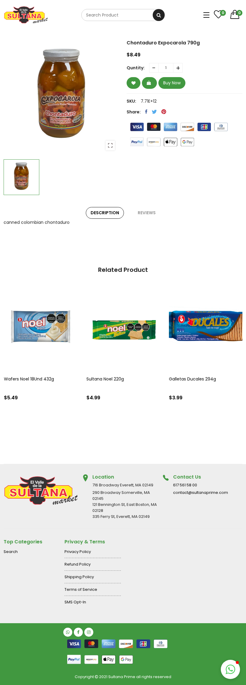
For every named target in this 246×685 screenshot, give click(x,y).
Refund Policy (77, 564)
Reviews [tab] (147, 213)
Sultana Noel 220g (105, 379)
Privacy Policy (77, 551)
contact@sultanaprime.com (200, 492)
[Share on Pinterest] (163, 111)
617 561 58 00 (185, 485)
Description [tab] (105, 213)
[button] (230, 669)
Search (11, 551)
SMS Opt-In (75, 602)
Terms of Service (80, 589)
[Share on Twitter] (154, 111)
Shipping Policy (79, 577)
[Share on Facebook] (146, 111)
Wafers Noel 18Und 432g (29, 379)
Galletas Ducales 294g (192, 379)
